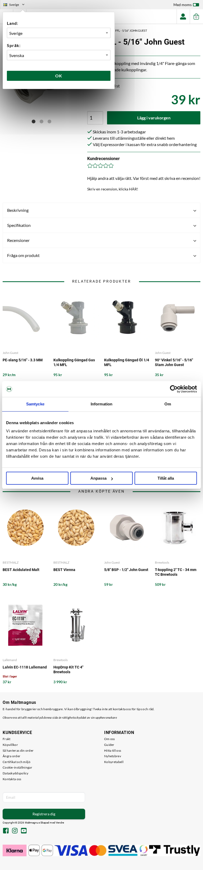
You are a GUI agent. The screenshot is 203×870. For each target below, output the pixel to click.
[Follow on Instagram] (14, 831)
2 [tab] (41, 121)
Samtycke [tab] (35, 404)
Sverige (16, 5)
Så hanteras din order (18, 750)
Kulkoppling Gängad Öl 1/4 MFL (126, 362)
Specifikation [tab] (19, 225)
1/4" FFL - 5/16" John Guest (128, 30)
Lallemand (10, 660)
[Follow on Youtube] (23, 831)
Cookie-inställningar (17, 767)
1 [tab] (33, 121)
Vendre (60, 822)
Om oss (109, 739)
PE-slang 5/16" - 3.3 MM (23, 360)
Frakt (7, 739)
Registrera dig (44, 814)
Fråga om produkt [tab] (23, 255)
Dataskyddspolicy (16, 773)
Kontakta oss (12, 779)
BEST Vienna (64, 570)
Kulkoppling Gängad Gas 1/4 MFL (74, 362)
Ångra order (11, 756)
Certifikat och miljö (16, 762)
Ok (58, 75)
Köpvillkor (10, 745)
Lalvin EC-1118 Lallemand (25, 667)
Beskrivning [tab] (18, 210)
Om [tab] (167, 404)
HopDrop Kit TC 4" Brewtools (68, 669)
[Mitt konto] (183, 16)
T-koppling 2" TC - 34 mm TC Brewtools (175, 572)
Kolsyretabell (113, 762)
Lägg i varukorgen (153, 117)
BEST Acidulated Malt (21, 570)
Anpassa (98, 478)
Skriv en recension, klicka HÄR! (112, 189)
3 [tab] (49, 121)
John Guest (10, 353)
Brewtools (162, 562)
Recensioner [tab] (18, 240)
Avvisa (37, 478)
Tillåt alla (166, 478)
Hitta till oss (112, 750)
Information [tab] (101, 404)
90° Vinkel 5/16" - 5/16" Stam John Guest (174, 362)
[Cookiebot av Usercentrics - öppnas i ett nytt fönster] (174, 389)
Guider (109, 745)
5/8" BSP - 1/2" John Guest (126, 570)
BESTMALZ (11, 562)
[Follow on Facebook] (5, 831)
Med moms (182, 4)
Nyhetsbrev (112, 756)
